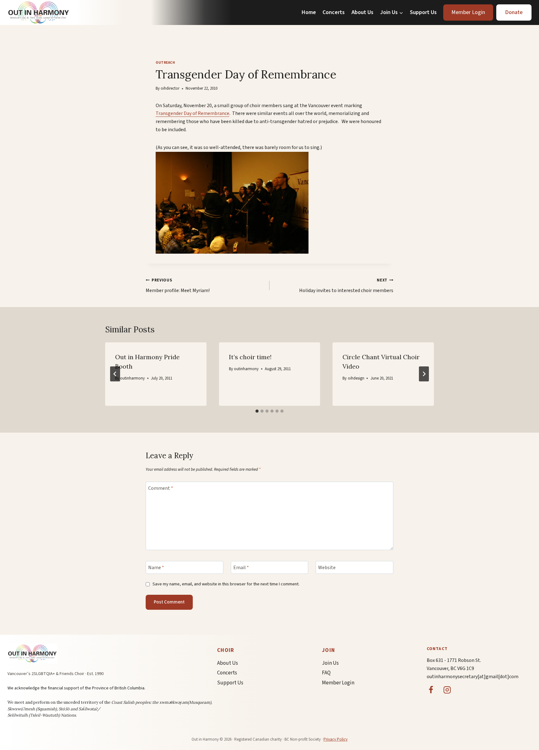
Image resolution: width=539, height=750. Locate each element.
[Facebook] (431, 690)
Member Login (468, 12)
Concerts (334, 12)
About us (227, 663)
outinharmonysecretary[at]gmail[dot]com (472, 676)
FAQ (326, 673)
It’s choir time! (250, 357)
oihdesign (356, 378)
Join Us (330, 663)
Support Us (423, 12)
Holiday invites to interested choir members (346, 285)
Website (327, 567)
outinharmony (132, 378)
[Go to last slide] (115, 373)
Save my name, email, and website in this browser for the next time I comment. (226, 584)
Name (156, 567)
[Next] (424, 373)
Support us (230, 683)
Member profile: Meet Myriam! (178, 285)
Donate (514, 12)
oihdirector (170, 88)
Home (309, 12)
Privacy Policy (335, 739)
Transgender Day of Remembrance (192, 113)
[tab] (257, 411)
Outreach (165, 62)
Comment (160, 488)
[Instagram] (447, 690)
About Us (362, 12)
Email (241, 567)
